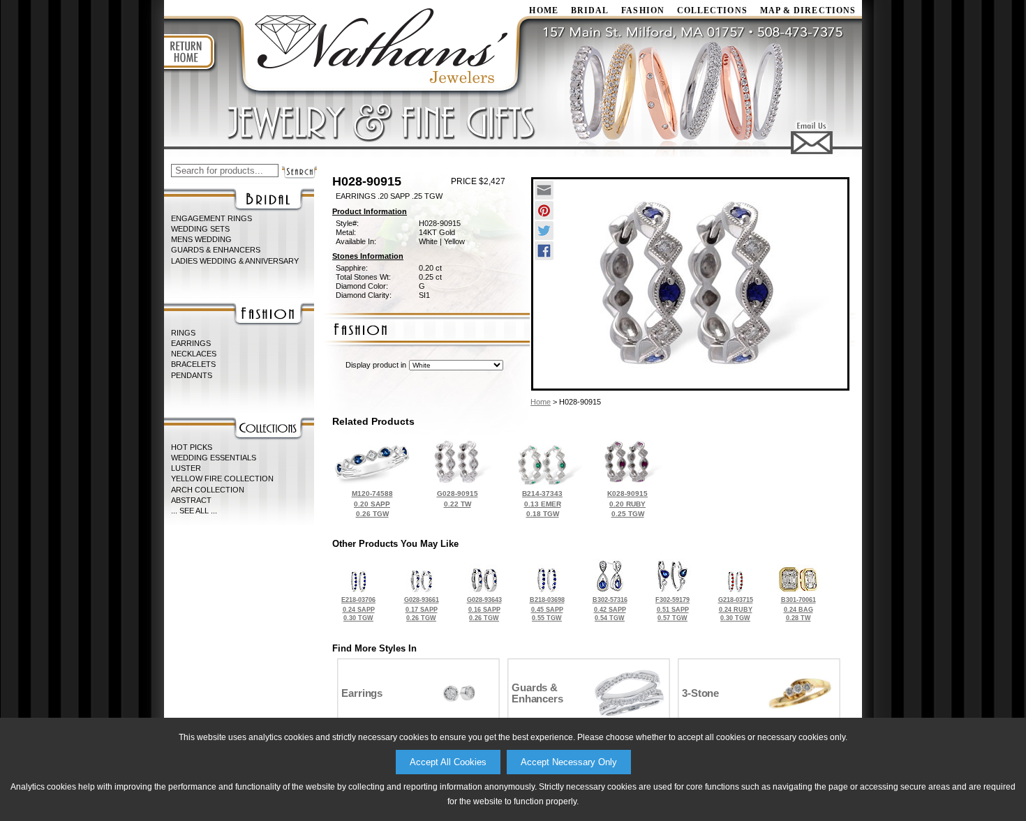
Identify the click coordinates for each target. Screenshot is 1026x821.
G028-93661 (421, 609)
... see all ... (194, 510)
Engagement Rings (211, 218)
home (543, 10)
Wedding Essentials (213, 457)
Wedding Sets (200, 229)
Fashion (642, 10)
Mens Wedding (201, 239)
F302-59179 (672, 609)
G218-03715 (735, 609)
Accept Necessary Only (569, 762)
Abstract (191, 500)
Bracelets (193, 364)
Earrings (191, 343)
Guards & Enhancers (215, 250)
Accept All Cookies (448, 762)
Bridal (590, 10)
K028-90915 (627, 504)
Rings (183, 333)
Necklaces (193, 353)
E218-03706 (358, 609)
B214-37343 (542, 504)
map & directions (808, 10)
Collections (712, 10)
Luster (186, 468)
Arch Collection (207, 489)
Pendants (191, 375)
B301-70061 (798, 609)
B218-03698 (547, 609)
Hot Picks (191, 447)
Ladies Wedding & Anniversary (235, 261)
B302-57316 (610, 609)
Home (540, 402)
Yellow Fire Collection (222, 478)
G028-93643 (484, 609)
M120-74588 (372, 504)
